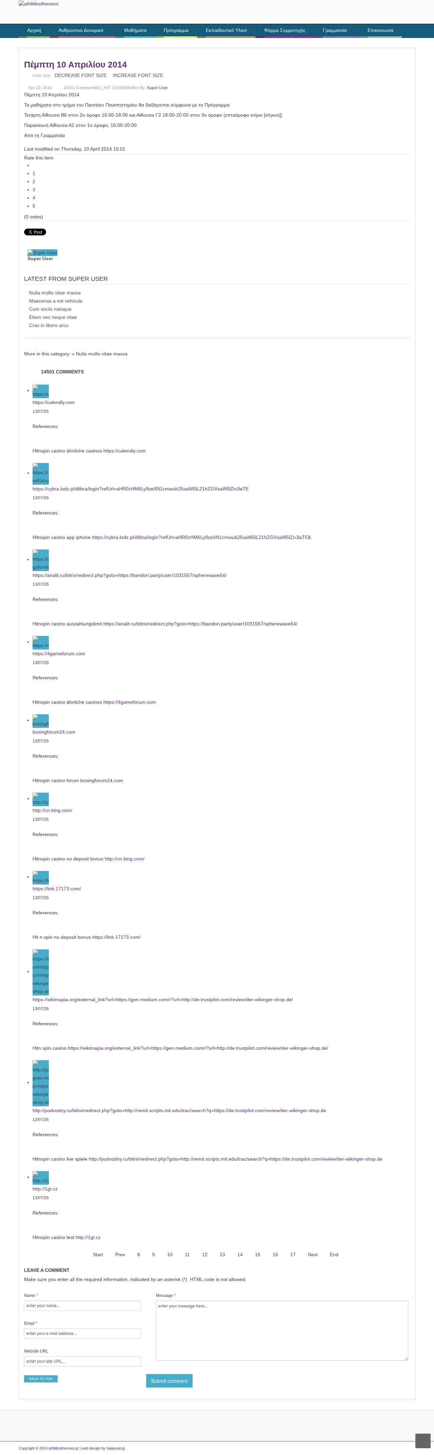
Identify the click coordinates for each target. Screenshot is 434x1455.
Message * (166, 1295)
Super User (157, 87)
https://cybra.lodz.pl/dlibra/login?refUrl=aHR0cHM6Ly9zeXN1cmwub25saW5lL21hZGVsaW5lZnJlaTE (141, 488)
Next (313, 1254)
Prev (120, 1254)
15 (257, 1254)
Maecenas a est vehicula (55, 301)
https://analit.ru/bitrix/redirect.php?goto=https (151, 623)
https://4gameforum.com (59, 653)
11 (187, 1254)
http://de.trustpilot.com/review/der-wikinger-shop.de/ (272, 1048)
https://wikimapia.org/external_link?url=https (115, 1048)
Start (98, 1254)
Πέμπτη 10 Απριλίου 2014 (75, 64)
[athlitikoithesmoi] (38, 3)
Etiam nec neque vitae (53, 317)
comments (79, 87)
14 (240, 1254)
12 (205, 1254)
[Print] (173, 75)
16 (275, 1254)
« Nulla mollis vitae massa (99, 353)
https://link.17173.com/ (57, 888)
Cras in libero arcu (48, 325)
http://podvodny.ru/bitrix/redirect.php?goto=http (139, 1159)
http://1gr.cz (45, 1188)
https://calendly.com (54, 402)
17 (293, 1254)
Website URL (36, 1351)
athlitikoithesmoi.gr (63, 1448)
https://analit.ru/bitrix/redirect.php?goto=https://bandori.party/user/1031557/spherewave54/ (129, 575)
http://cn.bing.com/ (52, 810)
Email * (30, 1323)
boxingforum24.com (54, 732)
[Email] (182, 75)
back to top (41, 1379)
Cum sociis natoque (50, 309)
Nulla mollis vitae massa (55, 292)
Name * (31, 1295)
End (334, 1254)
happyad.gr (115, 1448)
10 (170, 1254)
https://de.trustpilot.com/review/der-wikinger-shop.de (326, 1159)
